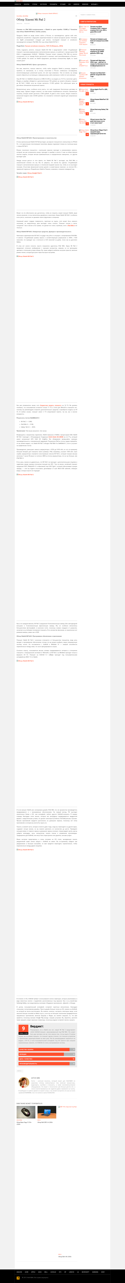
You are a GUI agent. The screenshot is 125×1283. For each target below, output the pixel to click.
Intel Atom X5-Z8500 (55, 437)
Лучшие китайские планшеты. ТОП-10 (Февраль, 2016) (44, 46)
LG (78, 1272)
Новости (18, 4)
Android (76, 4)
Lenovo (71, 1272)
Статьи (34, 4)
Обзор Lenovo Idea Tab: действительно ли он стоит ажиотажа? (98, 121)
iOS (69, 4)
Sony (103, 1272)
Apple (33, 1272)
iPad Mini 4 (71, 225)
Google (53, 1272)
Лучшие (63, 4)
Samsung (95, 1272)
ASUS (40, 1272)
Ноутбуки (43, 4)
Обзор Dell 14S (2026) (64, 1256)
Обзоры (26, 4)
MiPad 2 (19, 1071)
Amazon (19, 1272)
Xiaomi (19, 16)
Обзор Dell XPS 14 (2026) (45, 1122)
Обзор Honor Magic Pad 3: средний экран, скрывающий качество (99, 131)
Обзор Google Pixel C (34, 173)
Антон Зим (19, 23)
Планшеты (53, 4)
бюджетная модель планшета (50, 405)
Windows (85, 4)
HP (65, 1272)
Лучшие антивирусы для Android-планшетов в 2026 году (99, 40)
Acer (26, 1272)
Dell (39, 1120)
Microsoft (85, 1272)
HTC (60, 1272)
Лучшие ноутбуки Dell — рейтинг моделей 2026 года (98, 74)
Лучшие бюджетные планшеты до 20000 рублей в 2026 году (97, 51)
